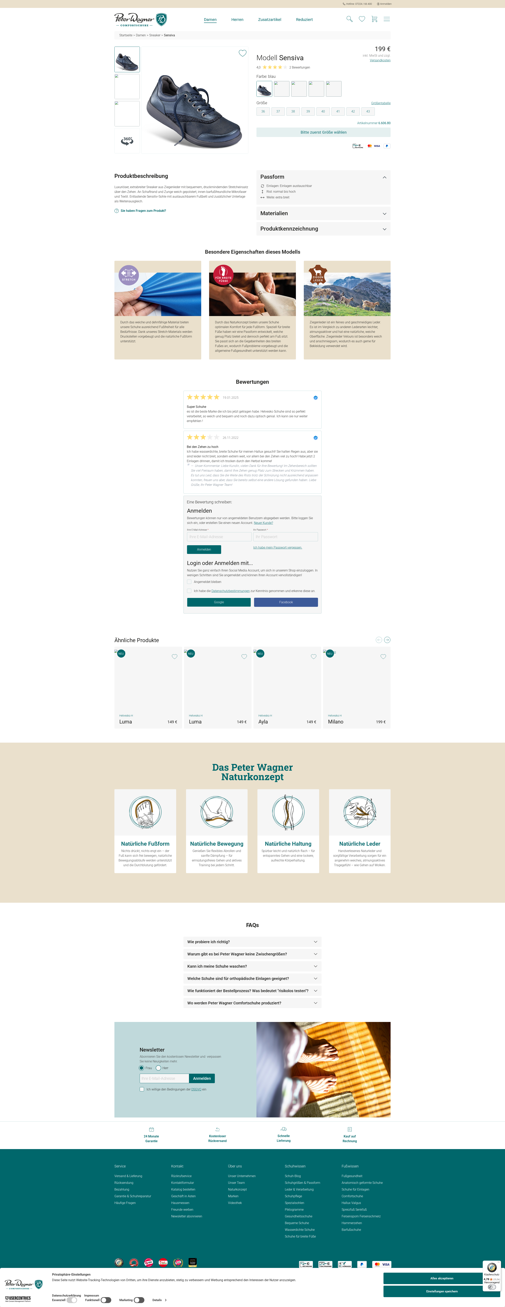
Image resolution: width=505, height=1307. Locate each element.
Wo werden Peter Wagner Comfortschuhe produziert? (234, 1003)
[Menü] (498, 1263)
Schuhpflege (293, 1196)
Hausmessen (180, 1203)
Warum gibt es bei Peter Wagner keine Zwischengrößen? (237, 954)
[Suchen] (349, 19)
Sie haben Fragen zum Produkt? (143, 211)
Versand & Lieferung (128, 1176)
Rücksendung (123, 1183)
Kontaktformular (182, 1183)
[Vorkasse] (345, 1264)
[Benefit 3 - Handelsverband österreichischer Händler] (148, 1262)
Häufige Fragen (125, 1203)
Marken (233, 1196)
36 (263, 111)
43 (368, 111)
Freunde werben (182, 1209)
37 (278, 111)
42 (353, 111)
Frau (149, 1068)
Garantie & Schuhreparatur (132, 1196)
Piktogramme (294, 1209)
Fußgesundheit (352, 1176)
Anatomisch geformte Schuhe (362, 1183)
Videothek (235, 1203)
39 (308, 111)
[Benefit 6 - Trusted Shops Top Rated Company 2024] (193, 1262)
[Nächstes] (387, 641)
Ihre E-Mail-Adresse (198, 529)
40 (323, 111)
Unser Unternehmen (242, 1176)
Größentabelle (381, 103)
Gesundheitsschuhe (298, 1216)
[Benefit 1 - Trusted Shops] (118, 1262)
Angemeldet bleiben (207, 582)
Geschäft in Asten (183, 1196)
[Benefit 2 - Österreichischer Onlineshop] (134, 1262)
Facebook (286, 602)
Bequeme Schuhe (297, 1223)
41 (338, 111)
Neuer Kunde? (263, 523)
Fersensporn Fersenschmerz (361, 1216)
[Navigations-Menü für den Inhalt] (387, 20)
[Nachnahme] (325, 1264)
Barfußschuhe (351, 1230)
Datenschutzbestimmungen (230, 591)
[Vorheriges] (379, 641)
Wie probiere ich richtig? (208, 941)
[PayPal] (362, 1264)
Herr (165, 1068)
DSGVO (196, 1089)
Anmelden (204, 549)
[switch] (492, 1287)
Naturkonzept (237, 1189)
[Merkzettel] (362, 19)
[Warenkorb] (374, 19)
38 (293, 111)
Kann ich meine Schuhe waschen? (217, 966)
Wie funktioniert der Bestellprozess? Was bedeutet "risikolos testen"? (248, 990)
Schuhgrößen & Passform (302, 1183)
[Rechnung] (306, 1264)
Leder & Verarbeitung (299, 1189)
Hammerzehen (352, 1223)
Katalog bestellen (183, 1189)
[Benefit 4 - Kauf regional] (163, 1262)
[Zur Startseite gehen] (140, 19)
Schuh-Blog (293, 1176)
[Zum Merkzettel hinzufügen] (243, 52)
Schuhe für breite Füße (300, 1236)
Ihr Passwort (260, 529)
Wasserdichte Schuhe (300, 1230)
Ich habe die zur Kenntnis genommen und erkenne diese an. (254, 591)
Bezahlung (121, 1189)
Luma (125, 722)
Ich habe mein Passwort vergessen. (277, 547)
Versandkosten (380, 60)
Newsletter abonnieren (186, 1216)
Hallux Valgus (351, 1203)
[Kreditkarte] (381, 1264)
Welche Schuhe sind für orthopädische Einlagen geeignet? (238, 978)
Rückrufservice (181, 1176)
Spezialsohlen (294, 1203)
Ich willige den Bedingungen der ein (176, 1089)
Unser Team (236, 1183)
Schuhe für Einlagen (355, 1189)
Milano (335, 722)
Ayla (263, 722)
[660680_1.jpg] (194, 100)
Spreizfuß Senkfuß (354, 1209)
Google (219, 602)
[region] (181, 101)
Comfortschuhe (352, 1196)
